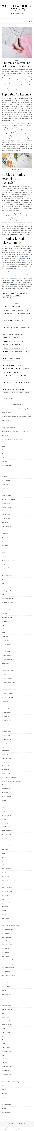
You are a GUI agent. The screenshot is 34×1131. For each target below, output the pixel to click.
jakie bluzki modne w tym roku (13, 341)
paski (3, 804)
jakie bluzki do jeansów (10, 337)
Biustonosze (5, 469)
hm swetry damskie (9, 331)
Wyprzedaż (5, 1093)
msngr (27, 368)
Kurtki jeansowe (6, 712)
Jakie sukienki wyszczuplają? (12, 351)
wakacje (4, 1089)
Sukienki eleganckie (7, 933)
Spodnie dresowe (7, 887)
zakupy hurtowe (6, 1104)
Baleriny (4, 457)
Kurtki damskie (6, 709)
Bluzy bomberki (6, 514)
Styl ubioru (5, 906)
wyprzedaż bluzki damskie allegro (14, 389)
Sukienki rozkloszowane (8, 975)
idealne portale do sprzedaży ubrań (12, 606)
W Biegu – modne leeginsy (17, 8)
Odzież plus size (6, 792)
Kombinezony (5, 667)
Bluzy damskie (6, 518)
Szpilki (3, 1028)
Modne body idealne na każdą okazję (12, 439)
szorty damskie (6, 1021)
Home (3, 594)
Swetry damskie (6, 994)
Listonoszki (5, 754)
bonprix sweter (8, 317)
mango (5, 358)
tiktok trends (5, 1040)
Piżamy (4, 807)
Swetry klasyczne (6, 1002)
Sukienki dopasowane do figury (10, 925)
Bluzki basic (5, 476)
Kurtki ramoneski (6, 731)
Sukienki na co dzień (7, 960)
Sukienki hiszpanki (6, 937)
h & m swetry (17, 324)
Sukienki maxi (5, 948)
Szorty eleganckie (7, 1024)
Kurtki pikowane (6, 720)
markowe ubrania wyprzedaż (12, 365)
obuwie (4, 785)
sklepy (3, 853)
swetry (4, 990)
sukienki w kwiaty (6, 979)
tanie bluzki (7, 382)
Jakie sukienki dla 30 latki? (11, 344)
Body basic (5, 533)
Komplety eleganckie (7, 693)
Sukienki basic (5, 918)
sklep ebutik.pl (22, 375)
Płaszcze (4, 811)
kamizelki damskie (7, 617)
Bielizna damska (6, 465)
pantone (4, 800)
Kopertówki (5, 701)
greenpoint (6, 324)
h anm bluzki (25, 327)
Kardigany (4, 621)
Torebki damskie (6, 1051)
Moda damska (6, 766)
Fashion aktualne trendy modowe (11, 587)
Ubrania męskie (6, 1078)
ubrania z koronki (7, 297)
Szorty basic (5, 1017)
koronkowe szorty (7, 295)
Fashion (4, 583)
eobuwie (4, 579)
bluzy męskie (5, 522)
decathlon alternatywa (8, 560)
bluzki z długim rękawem (8, 499)
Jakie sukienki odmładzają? (11, 348)
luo (24, 355)
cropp (3, 553)
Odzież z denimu (6, 796)
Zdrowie (4, 1108)
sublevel (4, 910)
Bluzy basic (5, 511)
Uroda (3, 1085)
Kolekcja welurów (7, 655)
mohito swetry (8, 368)
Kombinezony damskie (8, 670)
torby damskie (6, 1047)
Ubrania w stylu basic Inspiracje (10, 1082)
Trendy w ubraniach (7, 1066)
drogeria (4, 572)
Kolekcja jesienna (6, 644)
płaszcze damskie (7, 815)
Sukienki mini (5, 956)
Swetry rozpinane (7, 1009)
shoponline (5, 849)
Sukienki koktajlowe (7, 941)
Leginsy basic (5, 750)
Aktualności (5, 454)
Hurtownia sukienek (7, 598)
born (17, 317)
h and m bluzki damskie (10, 327)
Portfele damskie (6, 827)
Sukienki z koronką (7, 986)
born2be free (5, 537)
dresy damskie (6, 568)
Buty (3, 541)
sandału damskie (6, 846)
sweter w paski (8, 379)
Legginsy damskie (7, 743)
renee (16, 372)
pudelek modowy (6, 834)
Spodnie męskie (6, 895)
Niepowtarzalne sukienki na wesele (11, 781)
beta (28, 310)
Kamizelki (4, 613)
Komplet (4, 674)
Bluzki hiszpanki (6, 484)
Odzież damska (6, 788)
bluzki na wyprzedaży (23, 313)
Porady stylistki (6, 823)
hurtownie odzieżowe (8, 602)
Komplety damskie (7, 678)
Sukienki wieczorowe (7, 983)
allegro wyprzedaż (9, 310)
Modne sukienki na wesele (9, 777)
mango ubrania (15, 358)
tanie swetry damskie (10, 386)
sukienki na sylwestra (8, 967)
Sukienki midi (5, 952)
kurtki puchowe (6, 728)
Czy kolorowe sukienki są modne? (14, 320)
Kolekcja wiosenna (7, 659)
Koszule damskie (6, 705)
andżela (21, 310)
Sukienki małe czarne (7, 945)
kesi (26, 351)
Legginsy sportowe (7, 747)
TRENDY (4, 1059)
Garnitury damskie (7, 591)
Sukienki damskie (6, 922)
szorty (3, 1013)
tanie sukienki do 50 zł (21, 382)
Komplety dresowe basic (9, 690)
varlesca (23, 386)
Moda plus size (6, 773)
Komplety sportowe (7, 697)
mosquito (19, 368)
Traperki (4, 1055)
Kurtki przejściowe (7, 724)
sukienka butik (17, 295)
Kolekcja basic (6, 640)
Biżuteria (4, 473)
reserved (4, 838)
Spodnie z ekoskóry (7, 899)
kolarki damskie (6, 636)
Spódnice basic (6, 861)
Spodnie (4, 872)
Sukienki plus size (6, 971)
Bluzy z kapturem (6, 530)
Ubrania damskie (6, 1074)
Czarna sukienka (10, 282)
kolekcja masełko (6, 648)
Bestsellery (5, 461)
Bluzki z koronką (6, 507)
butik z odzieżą (19, 256)
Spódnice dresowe (7, 868)
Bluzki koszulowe (6, 488)
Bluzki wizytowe (6, 495)
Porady (4, 819)
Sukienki (4, 914)
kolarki (3, 632)
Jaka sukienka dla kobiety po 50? (13, 334)
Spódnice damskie (7, 865)
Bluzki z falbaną (6, 503)
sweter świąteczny (22, 379)
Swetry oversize (6, 1005)
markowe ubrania (8, 361)
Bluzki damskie (6, 480)
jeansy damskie (6, 610)
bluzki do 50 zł (8, 313)
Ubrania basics (6, 1070)
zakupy (4, 1101)
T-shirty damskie (6, 1032)
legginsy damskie (6, 739)
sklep (22, 246)
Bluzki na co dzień (7, 492)
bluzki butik (5, 293)
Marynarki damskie (7, 758)
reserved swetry (8, 375)
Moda (17, 60)
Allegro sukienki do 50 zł (18, 306)
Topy (3, 1043)
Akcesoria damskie (7, 450)
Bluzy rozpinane (6, 526)
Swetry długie (5, 998)
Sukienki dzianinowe (7, 929)
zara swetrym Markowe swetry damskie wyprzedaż (16, 393)
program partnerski (7, 830)
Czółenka (4, 556)
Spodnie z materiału (7, 903)
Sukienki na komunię (7, 964)
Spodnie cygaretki (7, 880)
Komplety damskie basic (8, 682)
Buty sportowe (6, 549)
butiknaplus (26, 317)
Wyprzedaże (5, 1097)
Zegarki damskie (6, 1112)
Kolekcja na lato (6, 651)
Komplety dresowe (7, 686)
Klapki (3, 625)
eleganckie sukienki (7, 575)
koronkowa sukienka (22, 293)
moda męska (5, 769)
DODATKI (4, 564)
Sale (3, 842)
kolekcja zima (5, 663)
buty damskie (5, 545)
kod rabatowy (5, 629)
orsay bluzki (7, 372)
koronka (12, 293)
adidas (3, 446)
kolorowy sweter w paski (11, 355)
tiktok (3, 1036)
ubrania (29, 88)
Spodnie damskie (6, 884)
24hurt (5, 306)
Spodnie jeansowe (7, 891)
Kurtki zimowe (6, 735)
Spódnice (4, 857)
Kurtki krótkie (5, 716)
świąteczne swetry (9, 398)
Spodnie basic (5, 876)
